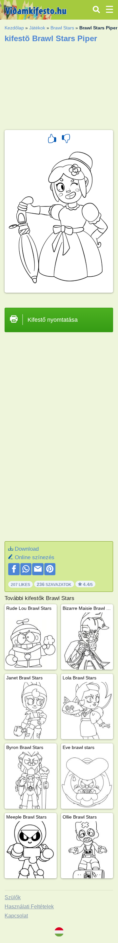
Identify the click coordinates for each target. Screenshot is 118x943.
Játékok (37, 27)
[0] (66, 139)
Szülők (13, 897)
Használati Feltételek (29, 906)
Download (27, 549)
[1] (52, 139)
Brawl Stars (62, 27)
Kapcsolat (16, 916)
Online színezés (34, 557)
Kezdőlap (14, 27)
